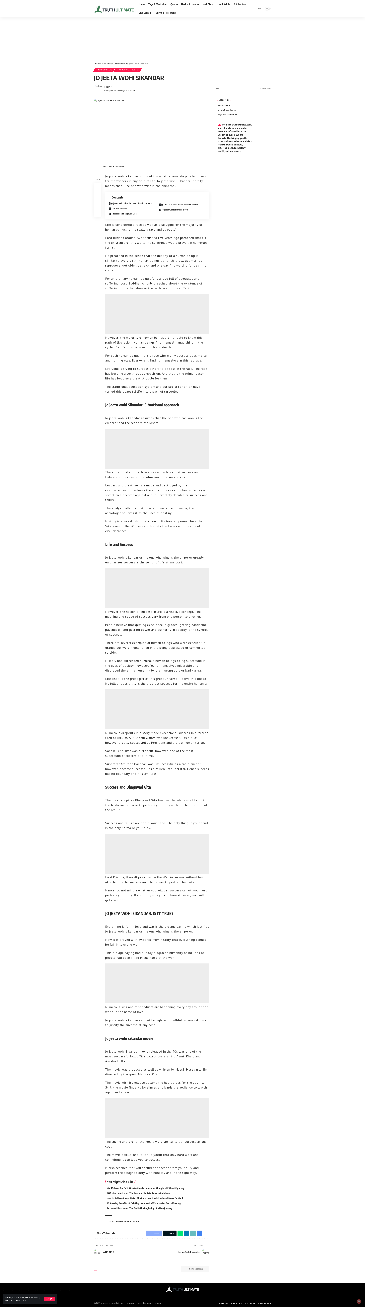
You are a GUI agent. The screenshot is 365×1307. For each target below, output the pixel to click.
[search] (255, 8)
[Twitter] (180, 1295)
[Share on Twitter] (227, 88)
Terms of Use (21, 1300)
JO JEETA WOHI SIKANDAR (127, 1221)
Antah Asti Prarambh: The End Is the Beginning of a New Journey (139, 1208)
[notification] (251, 8)
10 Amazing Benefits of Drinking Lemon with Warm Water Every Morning (144, 1203)
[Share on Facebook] (222, 88)
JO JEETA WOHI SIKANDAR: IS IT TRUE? (180, 204)
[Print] (253, 88)
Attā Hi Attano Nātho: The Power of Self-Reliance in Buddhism (138, 1193)
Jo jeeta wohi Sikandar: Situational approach (131, 203)
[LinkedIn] (188, 1295)
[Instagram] (184, 1295)
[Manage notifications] (359, 1301)
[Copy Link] (249, 88)
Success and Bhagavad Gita (124, 213)
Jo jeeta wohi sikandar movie (175, 209)
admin (107, 86)
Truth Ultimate (104, 70)
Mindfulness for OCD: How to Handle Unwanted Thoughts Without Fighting (145, 1188)
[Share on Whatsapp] (231, 88)
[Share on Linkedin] (236, 88)
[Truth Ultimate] (114, 8)
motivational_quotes (128, 70)
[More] (258, 88)
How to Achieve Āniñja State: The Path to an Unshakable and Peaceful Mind (145, 1198)
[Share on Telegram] (240, 88)
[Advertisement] (182, 38)
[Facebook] (177, 1295)
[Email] (244, 88)
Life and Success (119, 208)
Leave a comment (196, 1269)
